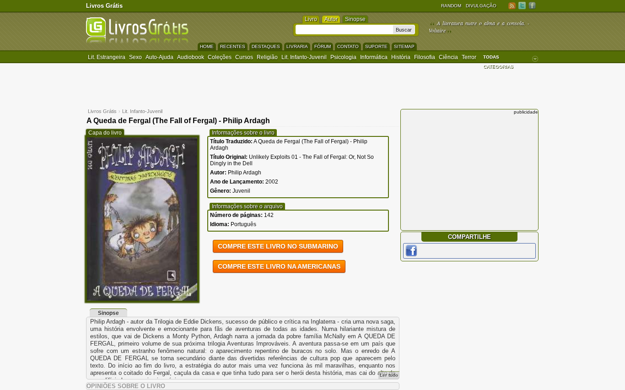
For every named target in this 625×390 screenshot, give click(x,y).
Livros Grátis (104, 5)
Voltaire (437, 30)
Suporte (376, 46)
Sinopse (355, 19)
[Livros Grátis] (137, 41)
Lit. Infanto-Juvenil (304, 57)
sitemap (404, 46)
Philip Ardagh (244, 172)
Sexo (135, 57)
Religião (267, 57)
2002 (271, 182)
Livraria (297, 46)
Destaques (266, 46)
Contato (348, 46)
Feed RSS (512, 5)
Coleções (220, 57)
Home (207, 46)
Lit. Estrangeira (106, 57)
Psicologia (343, 57)
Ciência (448, 57)
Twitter (522, 5)
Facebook (532, 5)
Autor (331, 19)
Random (451, 5)
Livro (311, 19)
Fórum (322, 46)
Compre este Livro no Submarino (278, 246)
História (400, 57)
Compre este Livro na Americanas (279, 266)
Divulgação (481, 5)
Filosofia (424, 57)
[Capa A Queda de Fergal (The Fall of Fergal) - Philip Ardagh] (142, 298)
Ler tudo (389, 375)
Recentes (232, 46)
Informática (374, 57)
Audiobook (190, 57)
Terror (469, 57)
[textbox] (344, 29)
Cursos (244, 57)
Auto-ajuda (159, 57)
